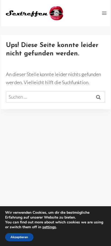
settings (49, 227)
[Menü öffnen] (104, 13)
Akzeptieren (19, 237)
